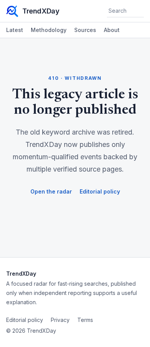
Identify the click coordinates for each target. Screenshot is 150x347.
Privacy (60, 320)
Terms (85, 320)
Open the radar (51, 191)
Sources (85, 30)
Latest (14, 30)
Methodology (49, 30)
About (112, 30)
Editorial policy (100, 191)
